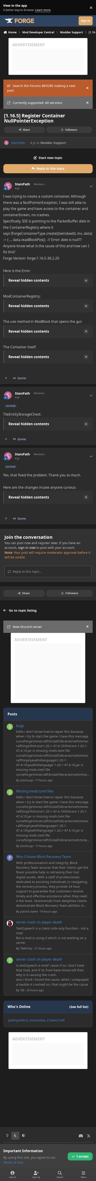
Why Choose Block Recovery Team (43, 856)
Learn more (8, 8)
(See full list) (78, 1007)
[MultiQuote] (6, 378)
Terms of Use (13, 1162)
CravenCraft (56, 1020)
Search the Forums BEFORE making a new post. (41, 88)
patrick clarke (29, 911)
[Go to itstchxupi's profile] (10, 727)
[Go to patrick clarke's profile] (10, 858)
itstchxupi (26, 780)
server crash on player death (39, 922)
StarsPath (18, 143)
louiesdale (37, 1020)
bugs (20, 725)
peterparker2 (18, 1020)
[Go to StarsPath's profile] (6, 142)
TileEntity (26, 948)
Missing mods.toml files (35, 791)
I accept (83, 1156)
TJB (22, 990)
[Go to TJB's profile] (10, 960)
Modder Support (53, 143)
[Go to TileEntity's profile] (10, 923)
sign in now (26, 547)
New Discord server (27, 627)
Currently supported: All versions (37, 103)
